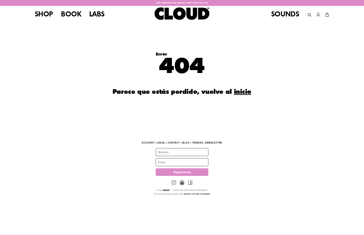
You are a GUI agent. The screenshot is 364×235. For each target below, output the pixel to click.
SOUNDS (285, 14)
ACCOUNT (148, 142)
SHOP (44, 14)
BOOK (71, 14)
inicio (243, 92)
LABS (96, 14)
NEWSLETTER (213, 142)
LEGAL (161, 142)
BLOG (186, 142)
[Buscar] (309, 14)
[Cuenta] (318, 14)
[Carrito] (327, 14)
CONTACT (174, 142)
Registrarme (182, 172)
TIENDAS (197, 142)
